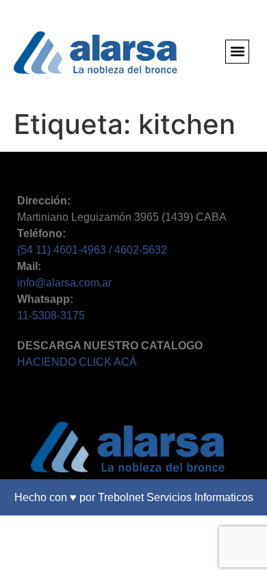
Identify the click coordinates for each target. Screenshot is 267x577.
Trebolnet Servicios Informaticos (175, 497)
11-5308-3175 (51, 315)
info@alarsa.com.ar (64, 282)
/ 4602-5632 (138, 250)
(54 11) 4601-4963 (63, 250)
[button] (237, 52)
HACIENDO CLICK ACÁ (77, 362)
